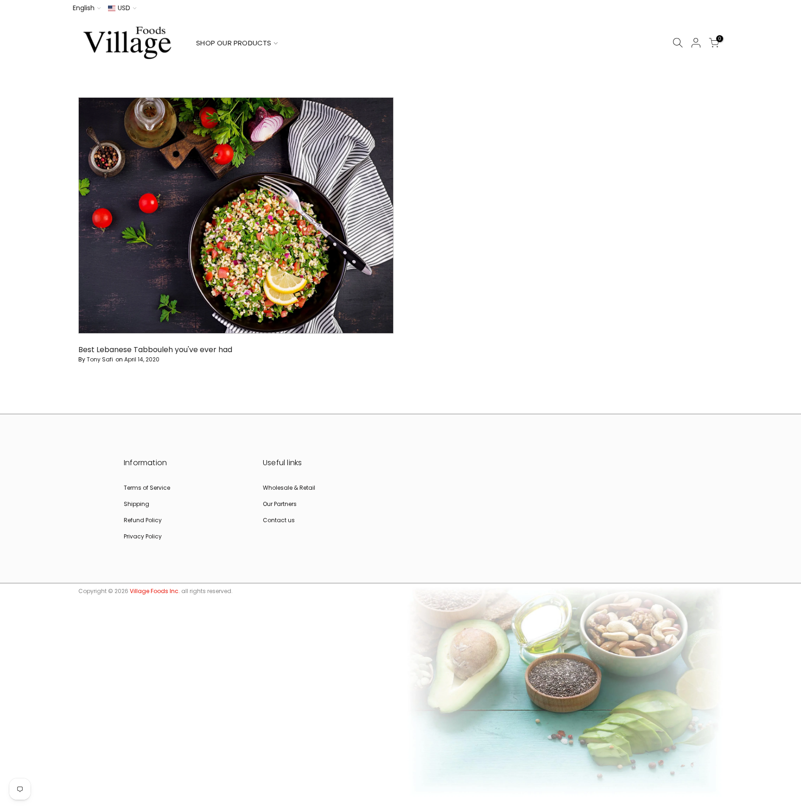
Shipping (136, 504)
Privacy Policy (143, 536)
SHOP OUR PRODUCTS (233, 43)
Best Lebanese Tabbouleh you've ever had (155, 349)
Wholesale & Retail (289, 488)
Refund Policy (143, 520)
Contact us (279, 520)
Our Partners (280, 504)
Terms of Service (147, 488)
